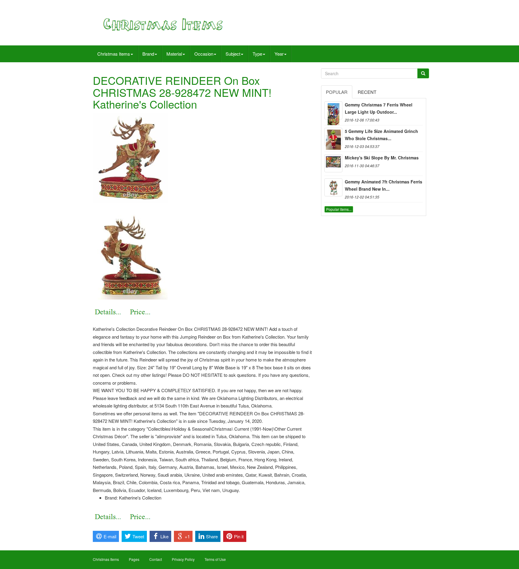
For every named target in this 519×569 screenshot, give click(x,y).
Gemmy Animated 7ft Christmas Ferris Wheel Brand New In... (383, 185)
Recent (367, 92)
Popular (337, 92)
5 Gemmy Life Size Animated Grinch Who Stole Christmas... (381, 134)
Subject (233, 54)
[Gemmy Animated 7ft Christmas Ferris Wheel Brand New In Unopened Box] (333, 187)
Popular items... (338, 209)
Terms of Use (215, 559)
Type (257, 54)
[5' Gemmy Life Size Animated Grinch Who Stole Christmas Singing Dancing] (333, 137)
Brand (148, 54)
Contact (155, 559)
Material (174, 54)
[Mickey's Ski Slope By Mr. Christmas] (333, 163)
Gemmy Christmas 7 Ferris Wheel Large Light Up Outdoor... (378, 108)
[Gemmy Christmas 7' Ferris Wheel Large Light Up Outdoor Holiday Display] (333, 110)
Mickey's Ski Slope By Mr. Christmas (382, 158)
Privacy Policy (183, 559)
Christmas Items (113, 54)
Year (279, 54)
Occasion (203, 54)
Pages (134, 559)
